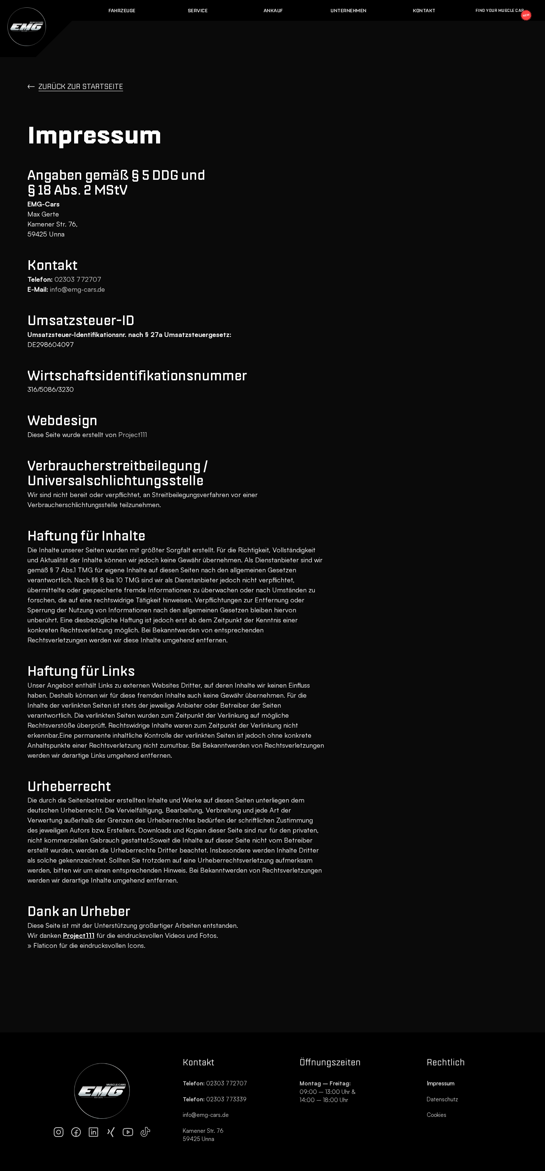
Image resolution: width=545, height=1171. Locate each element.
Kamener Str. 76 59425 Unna (203, 1135)
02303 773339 (215, 1099)
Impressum (441, 1083)
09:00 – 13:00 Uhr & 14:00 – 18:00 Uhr (328, 1092)
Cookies (436, 1114)
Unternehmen (349, 10)
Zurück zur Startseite (81, 86)
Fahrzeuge (122, 10)
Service (198, 10)
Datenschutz (442, 1099)
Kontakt (424, 10)
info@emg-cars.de (77, 289)
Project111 (132, 434)
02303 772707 (77, 279)
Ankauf (273, 10)
